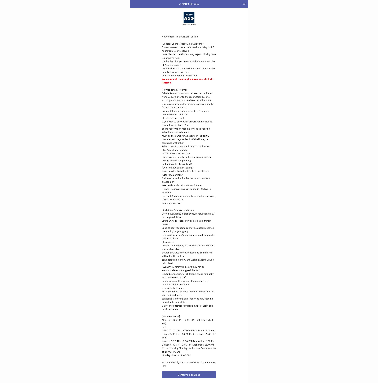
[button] (189, 374)
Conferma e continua (189, 374)
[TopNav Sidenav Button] (244, 4)
